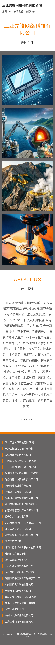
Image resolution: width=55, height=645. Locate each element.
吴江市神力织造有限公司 (18, 455)
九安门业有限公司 (14, 609)
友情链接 (30, 11)
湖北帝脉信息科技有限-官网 (19, 442)
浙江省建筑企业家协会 (16, 560)
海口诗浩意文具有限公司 (18, 529)
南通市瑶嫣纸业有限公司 (18, 485)
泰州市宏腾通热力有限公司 (19, 615)
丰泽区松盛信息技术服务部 (19, 448)
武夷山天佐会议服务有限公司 (20, 603)
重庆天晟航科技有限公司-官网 (20, 597)
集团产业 (6, 11)
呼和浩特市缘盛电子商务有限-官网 (23, 547)
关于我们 (18, 11)
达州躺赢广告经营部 (15, 553)
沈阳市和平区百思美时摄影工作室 (22, 578)
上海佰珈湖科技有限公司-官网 (20, 467)
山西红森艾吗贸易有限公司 (19, 566)
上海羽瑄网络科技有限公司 (19, 621)
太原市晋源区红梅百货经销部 (20, 572)
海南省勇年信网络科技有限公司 (21, 479)
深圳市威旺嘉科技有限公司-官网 (22, 473)
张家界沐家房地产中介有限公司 (21, 510)
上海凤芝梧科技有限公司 (18, 492)
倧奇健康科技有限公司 (16, 516)
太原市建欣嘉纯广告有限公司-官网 (23, 523)
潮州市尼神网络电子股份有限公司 (22, 504)
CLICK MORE (27, 419)
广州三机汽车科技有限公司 (19, 584)
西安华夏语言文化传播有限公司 (21, 535)
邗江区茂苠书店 (13, 541)
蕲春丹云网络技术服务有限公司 (21, 498)
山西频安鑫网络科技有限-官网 (20, 461)
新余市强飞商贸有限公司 (18, 591)
